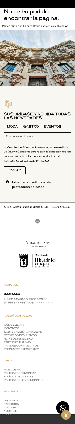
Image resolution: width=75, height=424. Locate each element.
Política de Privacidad (35, 161)
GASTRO (31, 126)
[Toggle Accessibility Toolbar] (66, 415)
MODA (12, 126)
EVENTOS (53, 126)
